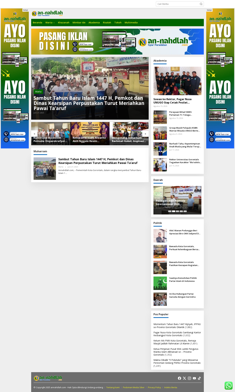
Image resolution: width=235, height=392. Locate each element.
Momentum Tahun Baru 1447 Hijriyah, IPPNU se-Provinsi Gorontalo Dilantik (177, 326)
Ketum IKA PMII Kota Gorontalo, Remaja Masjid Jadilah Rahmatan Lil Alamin (174, 342)
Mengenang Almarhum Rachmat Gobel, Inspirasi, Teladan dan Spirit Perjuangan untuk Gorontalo (128, 139)
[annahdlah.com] (47, 13)
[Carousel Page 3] (177, 211)
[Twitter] (184, 378)
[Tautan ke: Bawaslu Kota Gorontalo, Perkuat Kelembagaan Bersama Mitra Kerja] (160, 251)
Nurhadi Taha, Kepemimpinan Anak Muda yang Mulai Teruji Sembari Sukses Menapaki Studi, (184, 145)
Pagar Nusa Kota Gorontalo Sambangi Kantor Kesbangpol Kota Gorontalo (177, 334)
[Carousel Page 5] (185, 211)
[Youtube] (194, 378)
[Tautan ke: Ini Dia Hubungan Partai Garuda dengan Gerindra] (160, 298)
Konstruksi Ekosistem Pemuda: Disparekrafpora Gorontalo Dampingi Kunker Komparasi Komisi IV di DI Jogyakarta (50, 139)
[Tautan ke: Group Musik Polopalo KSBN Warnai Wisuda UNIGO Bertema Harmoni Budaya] (160, 132)
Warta (38, 91)
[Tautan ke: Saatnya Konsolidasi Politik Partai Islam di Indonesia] (160, 283)
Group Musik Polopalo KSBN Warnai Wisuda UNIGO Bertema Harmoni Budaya (185, 129)
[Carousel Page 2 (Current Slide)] (173, 211)
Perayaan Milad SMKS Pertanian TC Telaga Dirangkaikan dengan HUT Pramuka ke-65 (183, 113)
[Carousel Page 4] (181, 211)
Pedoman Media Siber (134, 387)
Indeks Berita (170, 387)
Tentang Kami (113, 387)
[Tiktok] (199, 378)
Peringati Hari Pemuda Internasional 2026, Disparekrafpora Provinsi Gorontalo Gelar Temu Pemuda (176, 202)
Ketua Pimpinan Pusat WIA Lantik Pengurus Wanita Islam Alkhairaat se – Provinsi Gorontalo (175, 351)
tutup (25, 10)
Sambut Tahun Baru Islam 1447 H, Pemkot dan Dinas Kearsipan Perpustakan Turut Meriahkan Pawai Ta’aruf (89, 103)
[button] (201, 4)
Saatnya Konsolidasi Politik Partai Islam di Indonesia (183, 279)
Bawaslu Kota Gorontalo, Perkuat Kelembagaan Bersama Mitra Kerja (185, 248)
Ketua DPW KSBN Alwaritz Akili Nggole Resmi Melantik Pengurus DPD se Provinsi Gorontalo (89, 139)
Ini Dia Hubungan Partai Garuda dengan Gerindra (182, 295)
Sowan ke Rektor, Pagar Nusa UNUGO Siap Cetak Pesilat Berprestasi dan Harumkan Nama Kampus (174, 101)
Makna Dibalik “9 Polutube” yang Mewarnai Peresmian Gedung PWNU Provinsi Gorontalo (177, 361)
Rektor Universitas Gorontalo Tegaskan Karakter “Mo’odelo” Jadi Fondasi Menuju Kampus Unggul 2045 (184, 161)
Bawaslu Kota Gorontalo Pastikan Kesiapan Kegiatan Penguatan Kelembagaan (183, 263)
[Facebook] (179, 378)
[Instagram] (189, 378)
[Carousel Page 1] (169, 211)
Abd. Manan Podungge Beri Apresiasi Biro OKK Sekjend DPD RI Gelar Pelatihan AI (185, 232)
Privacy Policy (154, 387)
